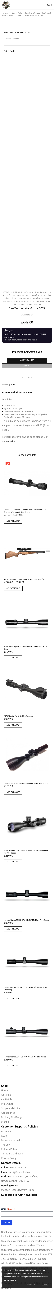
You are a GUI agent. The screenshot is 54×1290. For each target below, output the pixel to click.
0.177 (15, 292)
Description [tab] (27, 378)
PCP (33, 301)
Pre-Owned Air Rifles (30, 295)
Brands (5, 1121)
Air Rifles (6, 1094)
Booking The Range (11, 1117)
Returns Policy (9, 1149)
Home (4, 13)
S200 (48, 301)
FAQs (4, 1135)
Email (8, 1209)
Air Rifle (27, 301)
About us (6, 1131)
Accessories (8, 1112)
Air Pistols (6, 1099)
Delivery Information (12, 1140)
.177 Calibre (7, 292)
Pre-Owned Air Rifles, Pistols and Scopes (24, 13)
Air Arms (35, 292)
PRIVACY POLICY (33, 1285)
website (10, 441)
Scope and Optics (10, 1108)
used (15, 304)
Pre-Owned (40, 301)
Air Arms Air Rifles (33, 304)
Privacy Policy (8, 1158)
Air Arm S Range (24, 292)
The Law (5, 1144)
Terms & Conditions (12, 1153)
